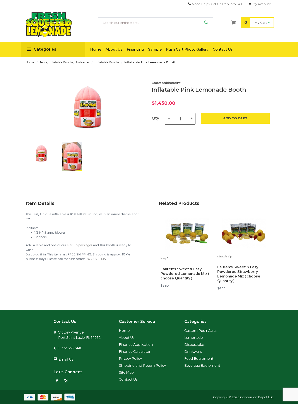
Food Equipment (198, 358)
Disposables (194, 344)
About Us (114, 49)
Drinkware (193, 351)
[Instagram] (65, 381)
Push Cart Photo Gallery (187, 49)
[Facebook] (56, 381)
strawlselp (224, 256)
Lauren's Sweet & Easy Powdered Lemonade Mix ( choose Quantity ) (185, 273)
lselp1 (164, 258)
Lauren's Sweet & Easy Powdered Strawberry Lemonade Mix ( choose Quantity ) (238, 274)
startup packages (79, 245)
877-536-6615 (96, 259)
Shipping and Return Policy (142, 365)
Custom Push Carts (200, 331)
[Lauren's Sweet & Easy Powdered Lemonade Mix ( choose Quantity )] (187, 235)
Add (235, 118)
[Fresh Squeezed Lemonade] (53, 25)
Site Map (126, 372)
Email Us (65, 359)
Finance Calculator (134, 351)
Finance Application (136, 344)
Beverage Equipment (202, 365)
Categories (45, 49)
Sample (155, 49)
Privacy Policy (130, 358)
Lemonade (193, 338)
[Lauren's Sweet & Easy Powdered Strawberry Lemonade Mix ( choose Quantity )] (244, 234)
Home (95, 49)
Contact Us (223, 49)
